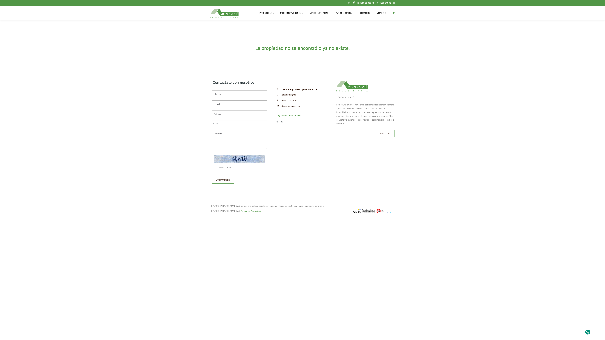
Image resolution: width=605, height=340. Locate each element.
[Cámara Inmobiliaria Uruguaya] (380, 211)
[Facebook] (352, 3)
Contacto (381, 13)
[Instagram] (349, 3)
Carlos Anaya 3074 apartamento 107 (300, 89)
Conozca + (385, 133)
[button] (239, 124)
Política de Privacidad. (251, 211)
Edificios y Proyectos (319, 13)
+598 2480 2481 (289, 101)
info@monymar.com (290, 106)
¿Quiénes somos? (344, 13)
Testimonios (364, 13)
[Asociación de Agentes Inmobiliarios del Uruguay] (364, 211)
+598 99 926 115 (288, 95)
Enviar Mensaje (223, 180)
